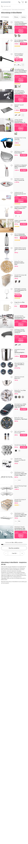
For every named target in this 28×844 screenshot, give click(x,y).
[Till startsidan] (5, 2)
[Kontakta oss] (19, 2)
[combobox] (14, 553)
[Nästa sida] (22, 553)
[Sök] (2, 6)
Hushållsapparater (7, 9)
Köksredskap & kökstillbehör (18, 9)
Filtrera (16, 17)
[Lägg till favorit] (11, 22)
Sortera (23, 17)
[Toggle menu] (26, 2)
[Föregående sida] (6, 553)
